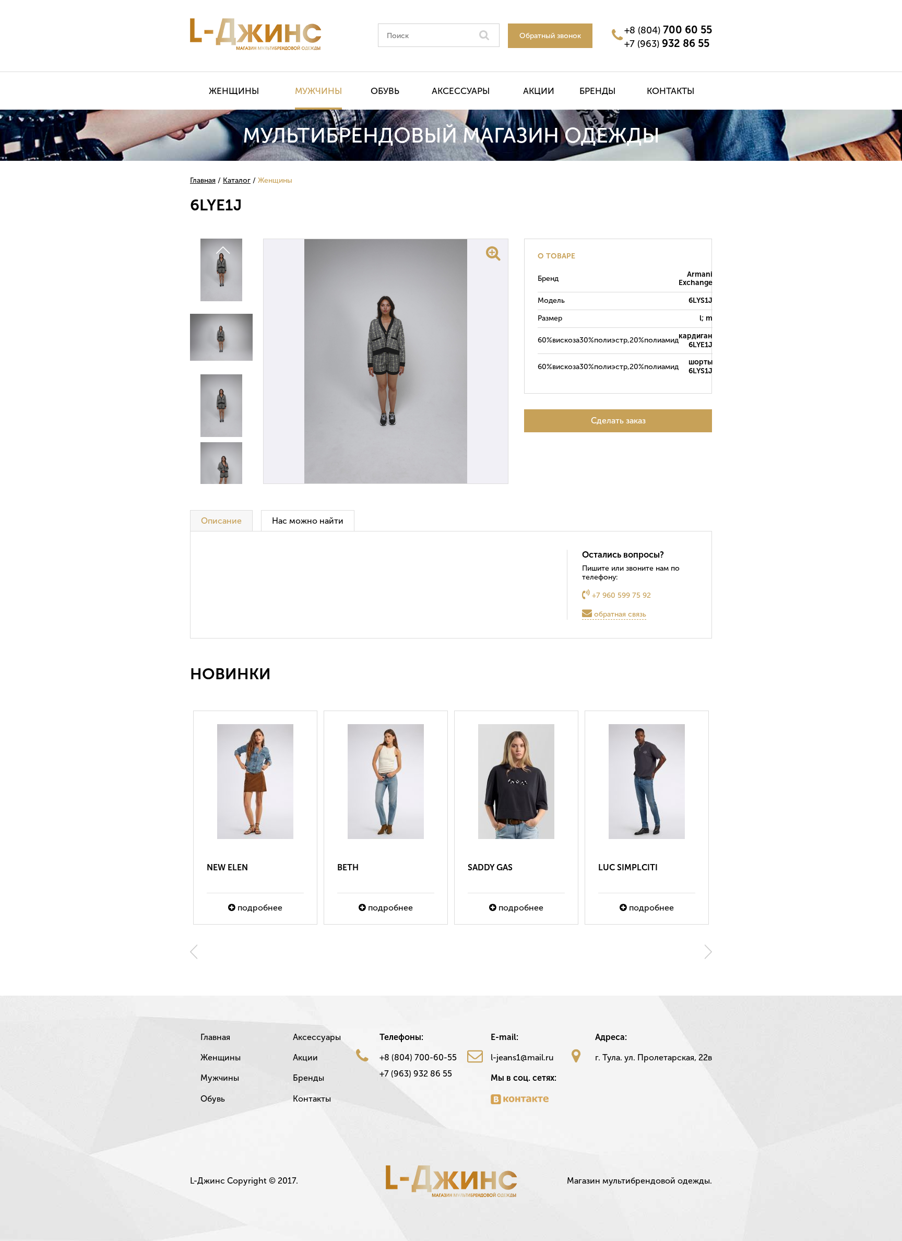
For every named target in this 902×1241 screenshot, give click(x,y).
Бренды (597, 91)
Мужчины (318, 91)
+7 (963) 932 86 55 (415, 1074)
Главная (215, 1037)
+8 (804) (668, 29)
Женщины (234, 91)
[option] (255, 818)
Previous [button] (193, 951)
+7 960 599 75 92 (620, 595)
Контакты (670, 91)
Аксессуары (461, 91)
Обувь (385, 91)
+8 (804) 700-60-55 (418, 1057)
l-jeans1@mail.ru (522, 1057)
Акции (538, 91)
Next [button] (708, 951)
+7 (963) (666, 43)
